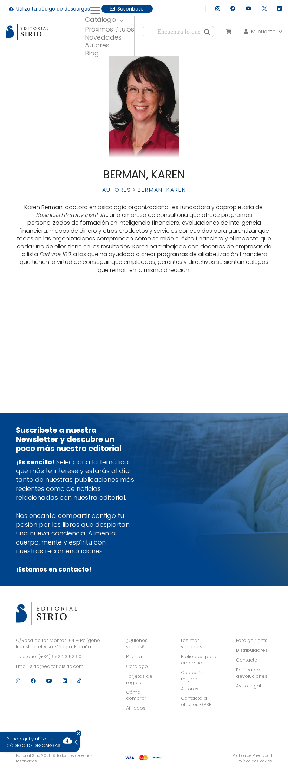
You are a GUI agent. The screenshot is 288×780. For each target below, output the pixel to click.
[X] (264, 8)
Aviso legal (248, 686)
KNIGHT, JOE (52, 341)
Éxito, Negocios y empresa (52, 324)
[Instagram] (217, 8)
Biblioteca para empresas (198, 660)
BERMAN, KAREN (52, 335)
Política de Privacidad (252, 755)
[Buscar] (207, 31)
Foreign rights (251, 640)
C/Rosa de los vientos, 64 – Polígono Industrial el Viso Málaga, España (58, 643)
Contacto (246, 660)
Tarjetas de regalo (139, 679)
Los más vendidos (191, 643)
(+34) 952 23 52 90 (59, 656)
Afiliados (135, 708)
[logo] (27, 32)
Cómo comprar (136, 695)
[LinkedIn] (279, 8)
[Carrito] (228, 32)
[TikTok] (79, 680)
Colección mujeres (192, 676)
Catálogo (137, 666)
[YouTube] (248, 8)
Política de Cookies (254, 761)
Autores (116, 190)
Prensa (134, 656)
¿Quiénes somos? (137, 643)
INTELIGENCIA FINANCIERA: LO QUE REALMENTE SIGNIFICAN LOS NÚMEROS (52, 312)
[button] (110, 11)
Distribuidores (252, 650)
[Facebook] (232, 8)
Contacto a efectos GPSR (196, 701)
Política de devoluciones (251, 673)
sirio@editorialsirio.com (57, 666)
